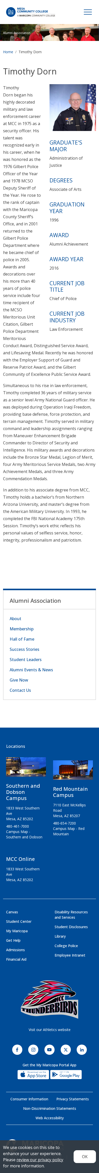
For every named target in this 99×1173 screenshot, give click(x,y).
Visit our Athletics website (50, 1029)
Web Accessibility (50, 1117)
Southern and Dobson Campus (23, 792)
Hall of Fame (22, 639)
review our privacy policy (39, 1160)
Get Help (13, 940)
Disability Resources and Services (71, 914)
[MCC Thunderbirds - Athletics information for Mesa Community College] (49, 999)
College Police (66, 945)
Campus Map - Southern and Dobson (24, 834)
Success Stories (24, 649)
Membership (22, 629)
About (15, 618)
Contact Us (20, 690)
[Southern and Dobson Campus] (26, 769)
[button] (73, 109)
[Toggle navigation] (88, 12)
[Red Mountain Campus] (73, 772)
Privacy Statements (72, 1099)
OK (85, 1156)
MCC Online (20, 859)
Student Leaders (26, 659)
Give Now (19, 680)
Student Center (18, 921)
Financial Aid (16, 959)
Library (60, 936)
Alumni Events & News (31, 670)
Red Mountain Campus (70, 791)
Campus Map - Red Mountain (69, 831)
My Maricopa (17, 930)
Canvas (12, 911)
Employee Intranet (70, 955)
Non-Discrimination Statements (49, 1108)
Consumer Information (29, 1099)
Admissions (15, 949)
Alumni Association (16, 33)
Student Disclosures (71, 926)
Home (8, 51)
